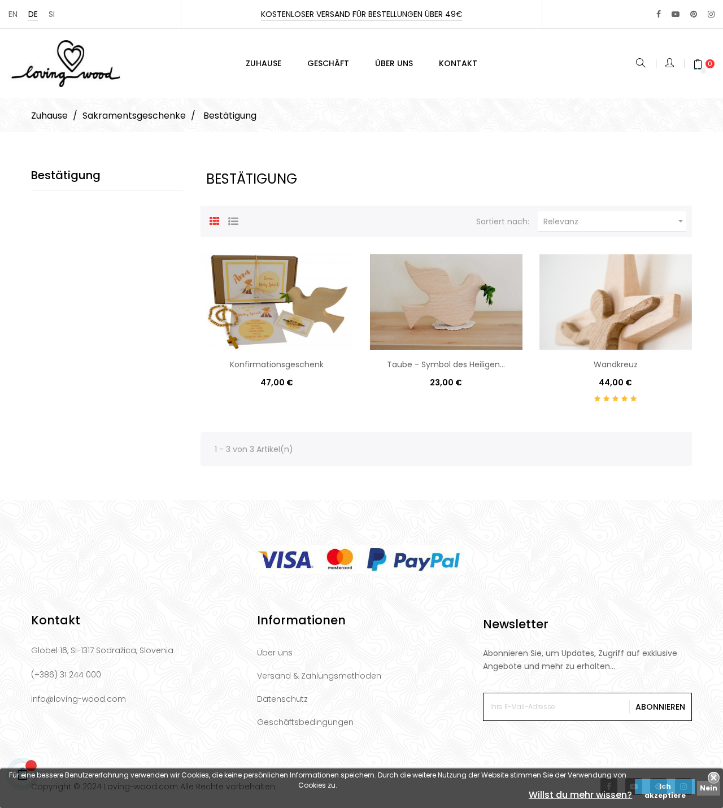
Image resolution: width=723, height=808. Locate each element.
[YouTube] (676, 14)
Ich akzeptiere (665, 787)
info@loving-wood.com (78, 699)
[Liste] (233, 219)
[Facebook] (658, 14)
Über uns (275, 652)
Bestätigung (66, 175)
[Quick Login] (670, 64)
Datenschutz (282, 699)
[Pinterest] (693, 14)
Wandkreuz (616, 364)
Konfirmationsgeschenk (277, 364)
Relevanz (614, 221)
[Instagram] (711, 14)
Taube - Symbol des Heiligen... (446, 364)
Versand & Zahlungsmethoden (319, 675)
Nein (708, 788)
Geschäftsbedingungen (305, 722)
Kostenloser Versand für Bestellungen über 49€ (362, 14)
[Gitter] (214, 219)
